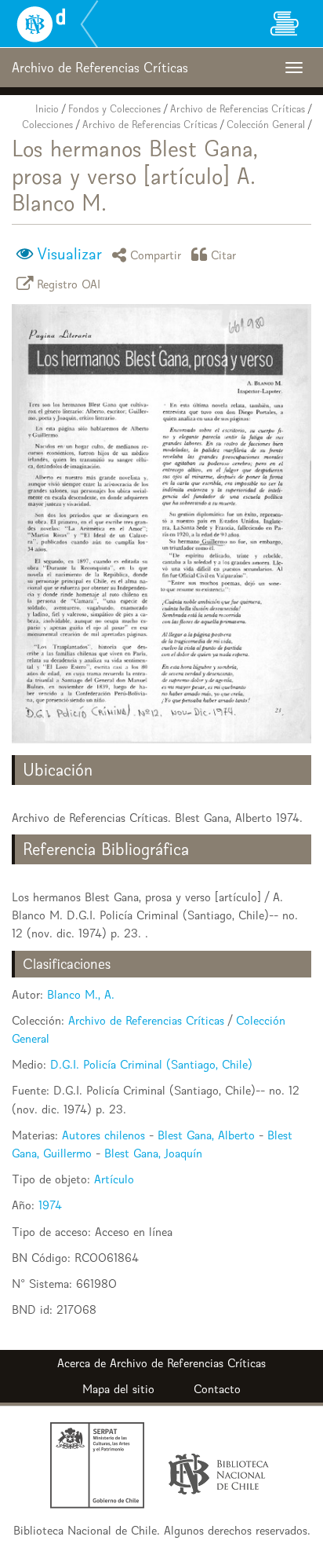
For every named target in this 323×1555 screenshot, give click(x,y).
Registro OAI (69, 283)
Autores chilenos (103, 1135)
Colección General (266, 124)
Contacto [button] (217, 1388)
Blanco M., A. (80, 994)
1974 (50, 1204)
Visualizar (69, 254)
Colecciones (47, 124)
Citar (223, 254)
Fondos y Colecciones (114, 109)
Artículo (114, 1179)
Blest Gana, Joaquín (153, 1153)
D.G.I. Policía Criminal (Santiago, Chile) (151, 1064)
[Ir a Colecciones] (283, 23)
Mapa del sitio (118, 1388)
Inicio (47, 109)
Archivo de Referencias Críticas (237, 109)
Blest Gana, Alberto (206, 1135)
